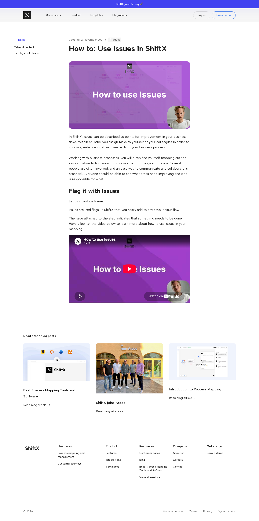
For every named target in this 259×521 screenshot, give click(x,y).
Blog (142, 459)
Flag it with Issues (29, 53)
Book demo (224, 15)
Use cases (52, 15)
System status (227, 511)
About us (178, 453)
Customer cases (149, 453)
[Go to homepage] (27, 15)
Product (76, 15)
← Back (19, 40)
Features (111, 453)
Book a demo (215, 453)
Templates (96, 15)
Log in (202, 15)
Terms (193, 511)
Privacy (207, 511)
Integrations (119, 15)
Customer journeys (70, 463)
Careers (178, 459)
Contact (178, 466)
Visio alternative (149, 477)
